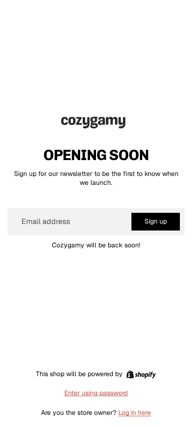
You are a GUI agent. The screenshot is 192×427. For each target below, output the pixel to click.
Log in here (134, 412)
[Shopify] (141, 374)
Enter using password (96, 393)
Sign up (155, 221)
